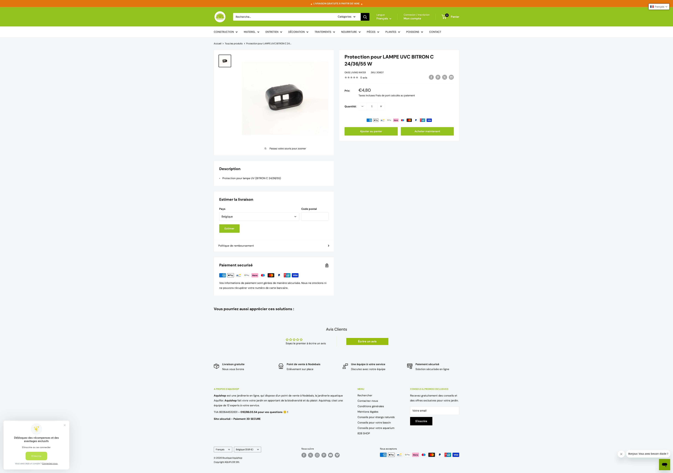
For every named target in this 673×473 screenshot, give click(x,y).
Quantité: (350, 106)
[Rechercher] (365, 17)
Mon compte (412, 18)
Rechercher (365, 395)
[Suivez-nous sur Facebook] (303, 455)
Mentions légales (368, 411)
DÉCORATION (296, 32)
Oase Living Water (355, 72)
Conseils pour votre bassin (374, 422)
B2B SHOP (364, 433)
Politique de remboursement (236, 245)
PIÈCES (371, 32)
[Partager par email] (451, 77)
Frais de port (383, 95)
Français (220, 449)
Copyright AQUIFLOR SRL (227, 462)
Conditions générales (371, 406)
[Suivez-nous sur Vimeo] (337, 455)
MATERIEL (250, 32)
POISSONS (412, 32)
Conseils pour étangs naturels (376, 417)
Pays (222, 209)
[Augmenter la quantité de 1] (381, 106)
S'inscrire (421, 421)
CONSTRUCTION (224, 32)
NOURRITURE (349, 32)
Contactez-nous (368, 401)
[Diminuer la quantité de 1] (362, 106)
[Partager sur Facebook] (431, 77)
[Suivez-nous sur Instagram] (317, 455)
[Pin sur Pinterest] (438, 77)
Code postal (309, 209)
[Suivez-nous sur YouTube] (330, 455)
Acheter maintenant (427, 131)
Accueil (217, 43)
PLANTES (390, 32)
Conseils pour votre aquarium (376, 428)
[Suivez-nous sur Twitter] (310, 455)
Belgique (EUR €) (244, 449)
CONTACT (435, 32)
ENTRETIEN (272, 32)
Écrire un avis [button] (367, 341)
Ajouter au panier (371, 131)
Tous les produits (234, 43)
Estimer (229, 228)
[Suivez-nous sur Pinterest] (323, 455)
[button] (659, 7)
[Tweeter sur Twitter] (444, 77)
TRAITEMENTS (323, 32)
